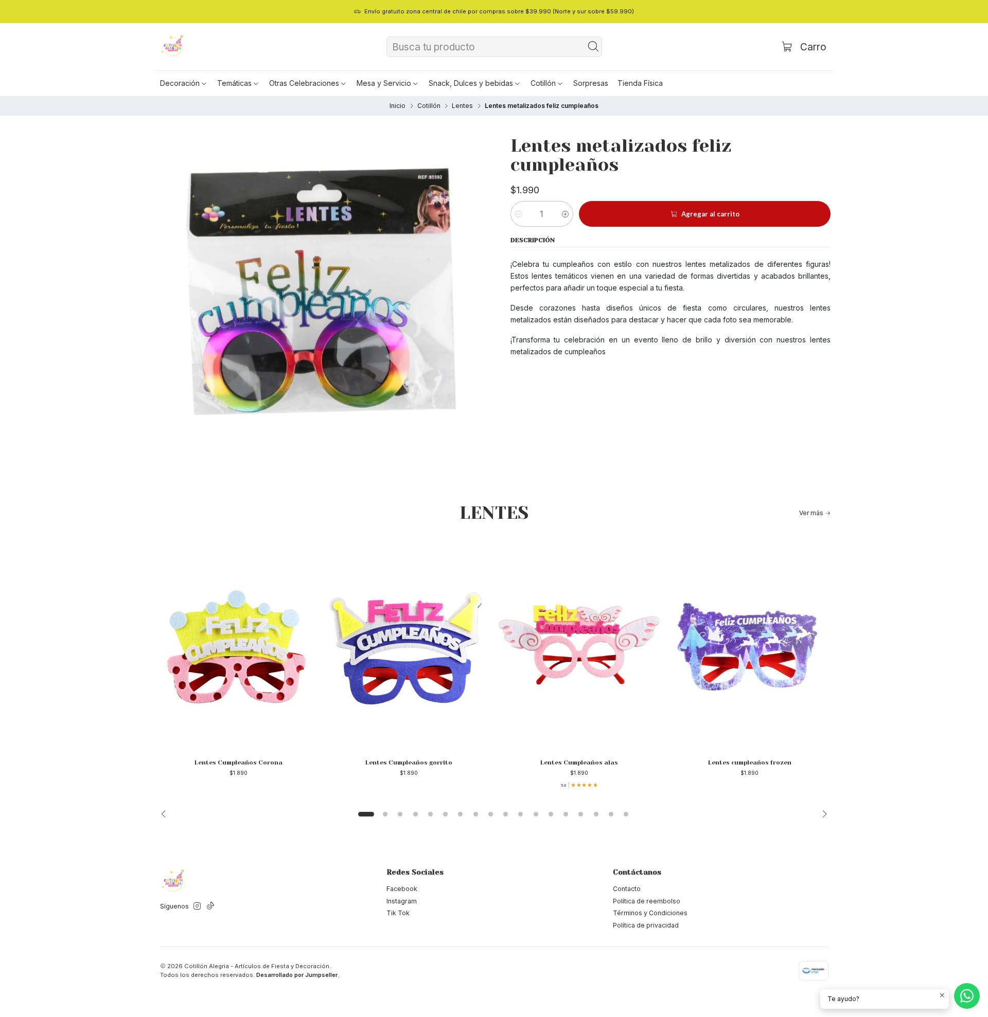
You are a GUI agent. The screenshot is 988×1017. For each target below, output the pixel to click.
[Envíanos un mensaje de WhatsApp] (967, 996)
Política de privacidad (646, 925)
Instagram (401, 901)
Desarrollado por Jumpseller (297, 974)
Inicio (397, 106)
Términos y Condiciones (650, 913)
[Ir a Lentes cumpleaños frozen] (749, 645)
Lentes (462, 106)
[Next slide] (822, 814)
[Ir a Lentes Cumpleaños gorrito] (409, 645)
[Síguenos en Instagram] (197, 906)
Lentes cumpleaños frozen (749, 762)
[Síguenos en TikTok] (210, 906)
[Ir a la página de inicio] (173, 47)
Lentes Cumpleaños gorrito (408, 762)
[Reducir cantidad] (518, 214)
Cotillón (428, 106)
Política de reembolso (646, 901)
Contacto (627, 889)
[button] (184, 83)
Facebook (401, 889)
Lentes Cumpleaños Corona (239, 762)
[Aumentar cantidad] (565, 214)
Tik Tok (398, 913)
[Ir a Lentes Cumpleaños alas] (579, 645)
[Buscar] (593, 47)
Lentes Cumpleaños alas (579, 762)
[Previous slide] (166, 814)
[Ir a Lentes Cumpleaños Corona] (238, 645)
